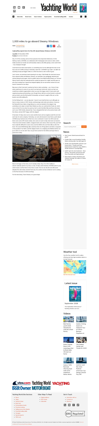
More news (75, 164)
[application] (36, 148)
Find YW (75, 12)
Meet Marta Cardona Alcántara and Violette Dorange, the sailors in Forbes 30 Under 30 (75, 158)
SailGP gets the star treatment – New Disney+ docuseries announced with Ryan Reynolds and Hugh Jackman (75, 152)
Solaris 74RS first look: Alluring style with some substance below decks (67, 369)
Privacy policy (21, 424)
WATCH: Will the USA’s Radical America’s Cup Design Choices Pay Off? (81, 369)
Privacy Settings (28, 424)
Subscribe (74, 5)
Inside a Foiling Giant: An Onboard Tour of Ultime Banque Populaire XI (81, 328)
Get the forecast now (69, 274)
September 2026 (71, 303)
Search (84, 126)
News (66, 132)
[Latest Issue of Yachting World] (83, 8)
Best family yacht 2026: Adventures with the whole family (68, 327)
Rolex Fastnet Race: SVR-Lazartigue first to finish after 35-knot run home (68, 349)
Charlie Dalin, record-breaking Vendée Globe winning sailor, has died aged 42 (75, 140)
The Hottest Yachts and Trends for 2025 (81, 346)
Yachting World (20, 45)
